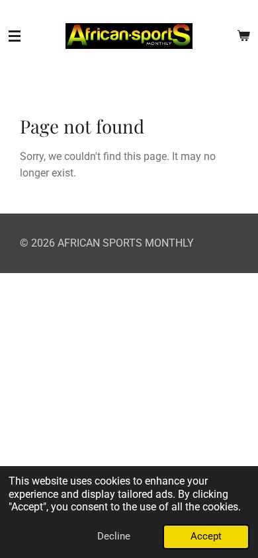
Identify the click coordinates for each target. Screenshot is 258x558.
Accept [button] (206, 536)
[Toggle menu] (14, 36)
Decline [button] (113, 536)
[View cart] (243, 36)
